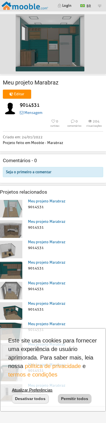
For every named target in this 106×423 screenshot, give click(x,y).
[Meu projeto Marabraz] (11, 208)
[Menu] (99, 5)
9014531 (30, 105)
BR (88, 5)
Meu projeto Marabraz (46, 201)
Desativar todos (30, 398)
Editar (18, 94)
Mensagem (32, 112)
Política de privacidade (53, 366)
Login (66, 5)
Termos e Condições (32, 374)
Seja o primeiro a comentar (28, 172)
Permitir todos (74, 398)
